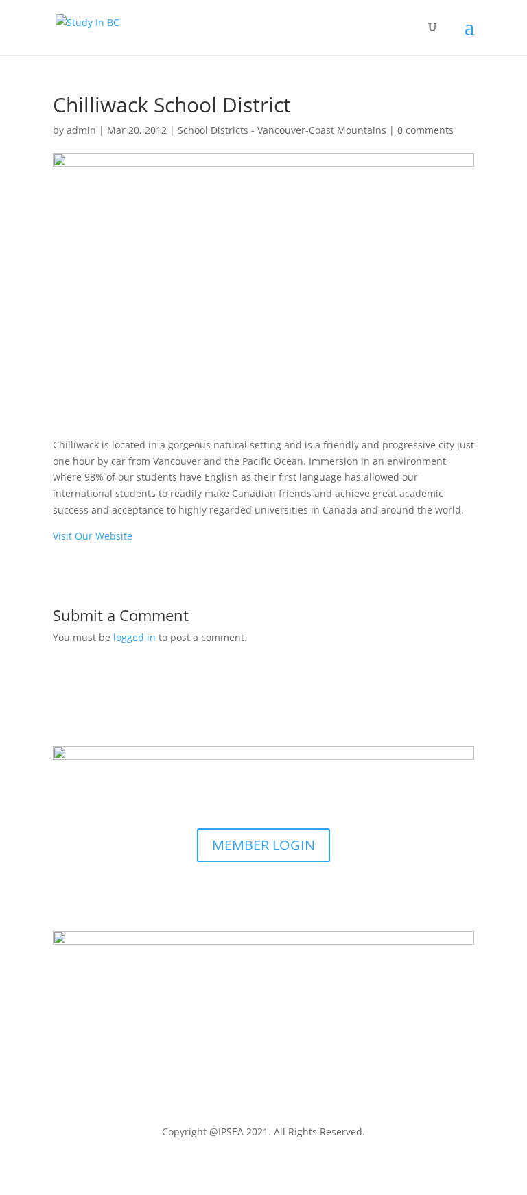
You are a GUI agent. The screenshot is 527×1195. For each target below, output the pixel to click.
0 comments (425, 129)
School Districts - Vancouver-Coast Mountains (282, 129)
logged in (134, 637)
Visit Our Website (92, 535)
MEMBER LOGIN (263, 845)
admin (81, 129)
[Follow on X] (277, 894)
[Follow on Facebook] (250, 894)
